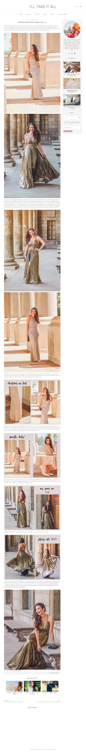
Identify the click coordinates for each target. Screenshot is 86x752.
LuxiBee (54, 749)
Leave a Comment (55, 672)
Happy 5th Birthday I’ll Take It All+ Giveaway (72, 107)
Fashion (28, 19)
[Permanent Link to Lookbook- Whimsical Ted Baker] (32, 686)
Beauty (72, 76)
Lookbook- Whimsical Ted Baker (32, 693)
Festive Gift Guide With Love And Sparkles (13, 701)
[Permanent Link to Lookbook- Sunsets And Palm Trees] (14, 686)
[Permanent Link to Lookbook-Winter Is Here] (50, 686)
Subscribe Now (68, 131)
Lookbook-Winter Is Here (50, 693)
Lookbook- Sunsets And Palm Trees (14, 693)
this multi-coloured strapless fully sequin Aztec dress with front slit (30, 585)
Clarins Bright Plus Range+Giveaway (72, 91)
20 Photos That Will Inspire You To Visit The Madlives (48, 701)
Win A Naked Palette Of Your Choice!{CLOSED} (72, 74)
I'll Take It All (43, 6)
